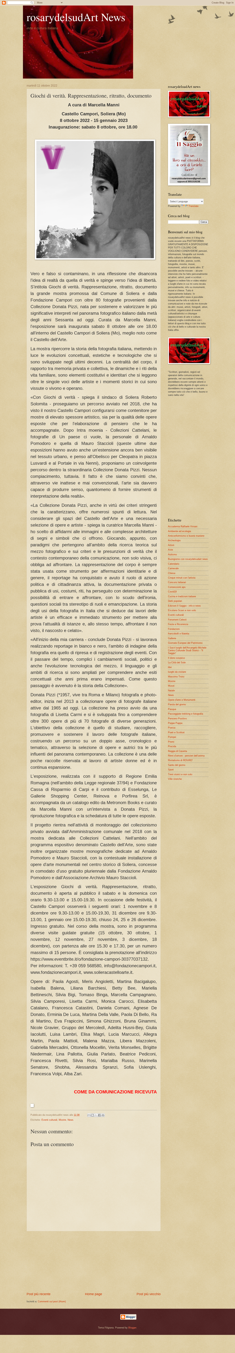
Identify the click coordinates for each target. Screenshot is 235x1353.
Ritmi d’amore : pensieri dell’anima (186, 755)
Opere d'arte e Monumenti (181, 699)
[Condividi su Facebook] (99, 1115)
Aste (170, 549)
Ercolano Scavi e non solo (182, 610)
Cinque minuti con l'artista (181, 577)
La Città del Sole (177, 662)
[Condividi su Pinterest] (103, 1115)
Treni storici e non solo (180, 774)
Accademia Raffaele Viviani (182, 526)
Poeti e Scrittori (176, 732)
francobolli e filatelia (178, 633)
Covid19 (172, 591)
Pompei (172, 737)
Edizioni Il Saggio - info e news (184, 605)
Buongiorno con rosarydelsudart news (188, 559)
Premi (171, 741)
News (70, 1119)
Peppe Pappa (175, 723)
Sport (171, 769)
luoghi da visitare (177, 671)
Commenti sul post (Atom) (52, 1301)
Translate (193, 206)
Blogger (132, 1327)
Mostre (62, 1119)
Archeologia (174, 540)
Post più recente (38, 1294)
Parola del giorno (177, 704)
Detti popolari (175, 601)
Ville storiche (175, 779)
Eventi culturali (49, 1119)
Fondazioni (174, 629)
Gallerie (172, 638)
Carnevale (173, 568)
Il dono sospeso (176, 658)
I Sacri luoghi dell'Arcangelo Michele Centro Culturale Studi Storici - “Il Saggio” (187, 650)
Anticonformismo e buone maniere (186, 535)
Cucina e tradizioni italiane (182, 596)
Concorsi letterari (177, 582)
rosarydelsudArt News (76, 17)
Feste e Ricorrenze (178, 624)
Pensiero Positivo (177, 718)
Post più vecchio (149, 1294)
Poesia (171, 727)
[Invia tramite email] (89, 1115)
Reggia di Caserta (177, 751)
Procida (172, 746)
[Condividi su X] (96, 1115)
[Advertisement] (94, 1261)
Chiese (171, 573)
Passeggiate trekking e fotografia (185, 713)
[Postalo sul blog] (92, 1115)
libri (170, 667)
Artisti (171, 545)
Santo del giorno (176, 765)
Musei (171, 685)
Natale (171, 690)
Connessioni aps (177, 587)
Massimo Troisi (176, 676)
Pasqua (172, 709)
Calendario (173, 563)
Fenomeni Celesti (177, 619)
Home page (93, 1294)
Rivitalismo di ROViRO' (180, 760)
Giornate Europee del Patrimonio (185, 643)
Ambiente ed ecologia (179, 531)
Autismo (172, 554)
